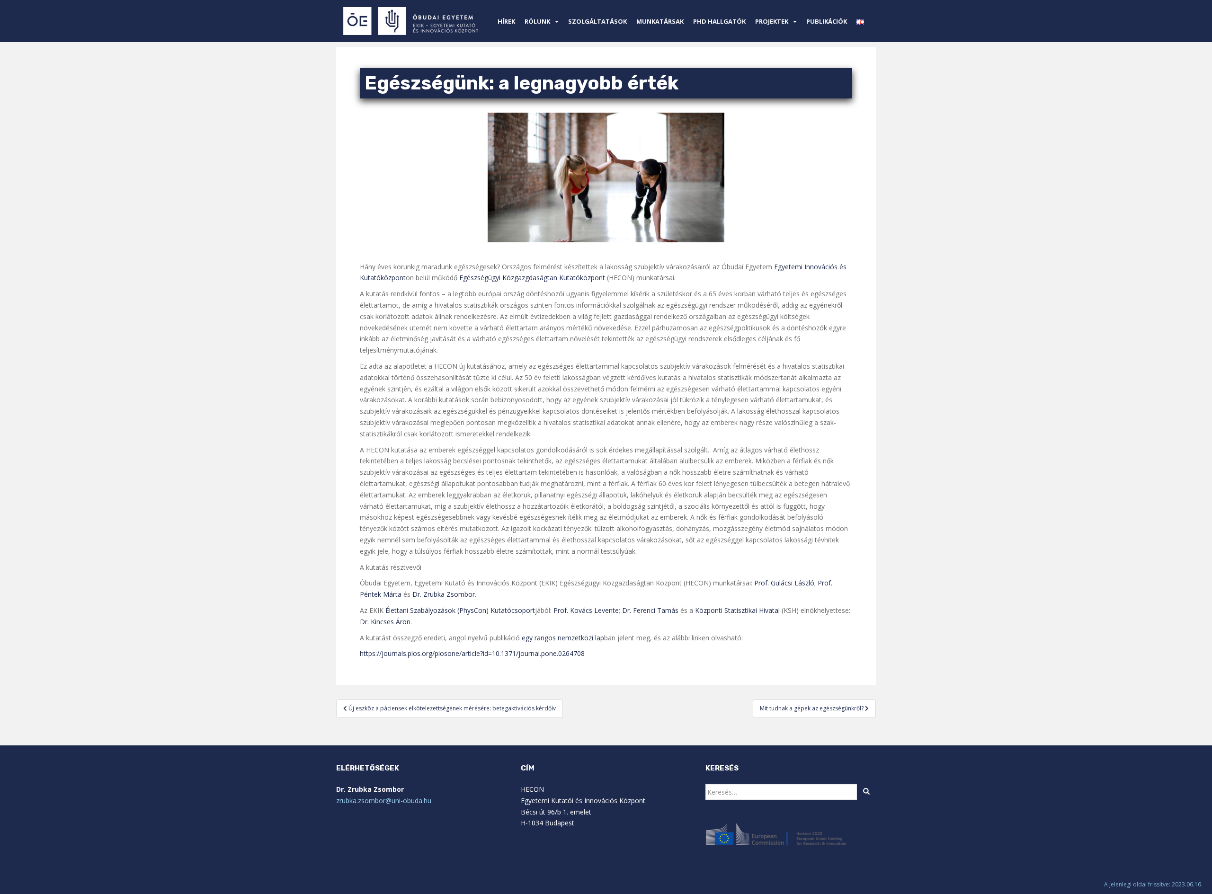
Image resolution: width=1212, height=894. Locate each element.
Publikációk (826, 21)
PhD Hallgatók (719, 21)
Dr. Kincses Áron (385, 621)
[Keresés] (866, 792)
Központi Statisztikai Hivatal (737, 610)
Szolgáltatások (597, 21)
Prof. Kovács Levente (586, 610)
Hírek (506, 21)
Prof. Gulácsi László (784, 582)
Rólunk (537, 21)
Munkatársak (660, 21)
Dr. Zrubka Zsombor (443, 594)
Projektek (771, 21)
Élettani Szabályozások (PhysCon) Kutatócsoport (460, 610)
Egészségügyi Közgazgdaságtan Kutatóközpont (532, 277)
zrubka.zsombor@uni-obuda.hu (383, 800)
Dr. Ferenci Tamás (650, 610)
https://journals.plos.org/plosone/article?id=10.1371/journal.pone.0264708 (472, 653)
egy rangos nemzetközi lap (563, 637)
